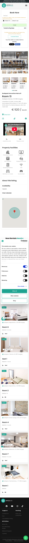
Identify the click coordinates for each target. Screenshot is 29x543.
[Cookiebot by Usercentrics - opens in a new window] (20, 241)
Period (5, 16)
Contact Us (5, 513)
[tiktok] (22, 506)
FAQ (3, 516)
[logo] (7, 5)
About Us (4, 524)
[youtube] (12, 506)
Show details (21, 286)
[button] (26, 60)
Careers (4, 533)
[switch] (24, 271)
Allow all (14, 291)
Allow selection (15, 295)
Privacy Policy (9, 540)
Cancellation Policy (7, 518)
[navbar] (26, 5)
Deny (14, 300)
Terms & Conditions (18, 540)
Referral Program (7, 531)
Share (18, 44)
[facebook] (7, 506)
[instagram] (17, 506)
